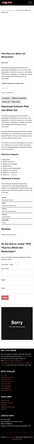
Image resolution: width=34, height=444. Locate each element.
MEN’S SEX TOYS (6, 379)
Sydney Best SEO (17, 439)
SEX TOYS (4, 375)
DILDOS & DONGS (6, 386)
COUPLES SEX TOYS (7, 382)
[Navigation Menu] (30, 2)
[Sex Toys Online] (6, 2)
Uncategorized (11, 10)
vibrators (6, 360)
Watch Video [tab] (16, 102)
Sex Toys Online (10, 437)
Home (3, 10)
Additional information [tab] (19, 98)
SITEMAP (4, 409)
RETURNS (4, 405)
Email (3, 288)
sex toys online (27, 356)
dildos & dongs (14, 360)
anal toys (19, 363)
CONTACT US (5, 400)
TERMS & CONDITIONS (8, 407)
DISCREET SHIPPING (7, 403)
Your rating (5, 264)
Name (3, 280)
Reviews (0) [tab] (6, 102)
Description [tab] (6, 98)
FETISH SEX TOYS (6, 390)
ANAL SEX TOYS (6, 384)
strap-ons (13, 363)
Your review (5, 268)
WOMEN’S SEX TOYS (7, 377)
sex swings (26, 363)
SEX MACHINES (5, 388)
